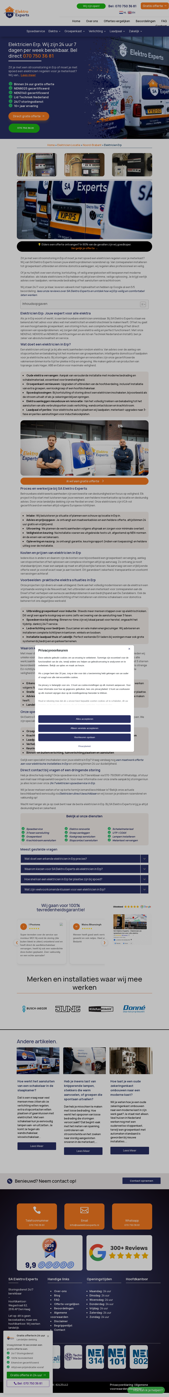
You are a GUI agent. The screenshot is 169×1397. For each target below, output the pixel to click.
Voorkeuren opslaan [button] (84, 737)
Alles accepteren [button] (84, 719)
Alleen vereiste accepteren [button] (84, 728)
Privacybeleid (84, 746)
